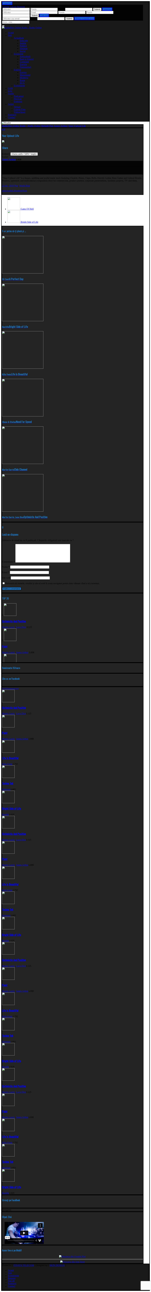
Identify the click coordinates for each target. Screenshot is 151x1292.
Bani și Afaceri (27, 59)
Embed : (6, 154)
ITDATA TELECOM (24, 1265)
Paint (5, 646)
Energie (23, 64)
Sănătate (24, 48)
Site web (6, 578)
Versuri (17, 107)
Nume (6, 567)
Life (14, 190)
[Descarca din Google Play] (72, 1256)
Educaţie (24, 40)
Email (5, 572)
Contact (11, 117)
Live (10, 91)
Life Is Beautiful (10, 758)
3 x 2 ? (117, 12)
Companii (24, 61)
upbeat (19, 190)
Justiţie (23, 43)
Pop (16, 185)
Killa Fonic (7, 764)
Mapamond (25, 75)
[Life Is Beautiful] (8, 752)
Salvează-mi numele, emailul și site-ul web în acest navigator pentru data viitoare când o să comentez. (53, 583)
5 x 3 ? (61, 9)
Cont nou (13, 7)
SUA (22, 83)
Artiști (11, 104)
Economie (18, 54)
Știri (10, 35)
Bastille (5, 814)
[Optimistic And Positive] (10, 615)
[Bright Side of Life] (8, 802)
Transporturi (25, 67)
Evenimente (19, 85)
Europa (23, 72)
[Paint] (10, 640)
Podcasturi (19, 96)
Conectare (6, 7)
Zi (6, 689)
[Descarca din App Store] (72, 1262)
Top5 (4, 689)
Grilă (10, 88)
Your (24, 190)
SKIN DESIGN (57, 1265)
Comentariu (8, 561)
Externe (17, 69)
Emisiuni (18, 101)
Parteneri (12, 114)
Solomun (6, 789)
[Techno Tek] (8, 777)
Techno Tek (7, 783)
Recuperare (21, 7)
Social (23, 51)
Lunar (17, 689)
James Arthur (9, 159)
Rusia (22, 80)
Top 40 (11, 1281)
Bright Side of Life (11, 808)
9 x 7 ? (33, 18)
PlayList (18, 99)
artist (4, 190)
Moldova (24, 77)
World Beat (24, 185)
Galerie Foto (20, 109)
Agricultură (25, 56)
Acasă (11, 32)
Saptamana (11, 689)
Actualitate (19, 38)
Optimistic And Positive (14, 621)
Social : (5, 157)
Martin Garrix (8, 627)
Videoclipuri (19, 112)
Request (11, 1278)
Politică (23, 46)
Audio (11, 93)
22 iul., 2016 (8, 185)
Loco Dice (21, 627)
